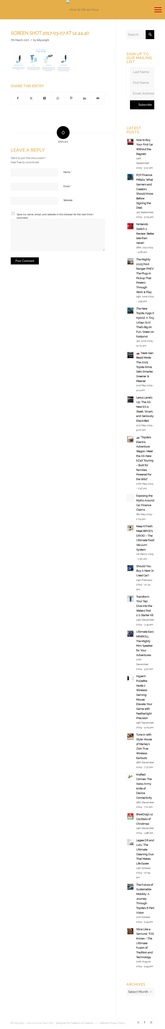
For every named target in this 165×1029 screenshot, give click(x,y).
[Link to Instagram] (151, 1022)
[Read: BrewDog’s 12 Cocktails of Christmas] (130, 816)
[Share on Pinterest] (71, 98)
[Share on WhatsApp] (57, 98)
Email (67, 186)
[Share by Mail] (97, 98)
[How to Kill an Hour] (82, 9)
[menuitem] (156, 9)
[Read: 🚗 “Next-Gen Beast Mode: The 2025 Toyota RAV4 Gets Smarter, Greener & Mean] (130, 355)
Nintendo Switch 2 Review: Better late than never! (145, 233)
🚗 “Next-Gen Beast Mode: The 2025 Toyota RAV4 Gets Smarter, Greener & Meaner (144, 367)
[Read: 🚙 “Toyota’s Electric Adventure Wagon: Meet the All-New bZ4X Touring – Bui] (130, 439)
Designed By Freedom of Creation (74, 1023)
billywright (43, 40)
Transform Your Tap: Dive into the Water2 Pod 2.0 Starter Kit (144, 606)
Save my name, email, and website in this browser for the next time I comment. (55, 216)
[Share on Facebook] (17, 98)
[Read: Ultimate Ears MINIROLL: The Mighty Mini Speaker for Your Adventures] (130, 634)
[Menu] (156, 9)
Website (67, 200)
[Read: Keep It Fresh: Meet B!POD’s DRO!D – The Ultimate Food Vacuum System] (130, 528)
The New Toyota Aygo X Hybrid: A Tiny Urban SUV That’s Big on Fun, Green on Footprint (145, 322)
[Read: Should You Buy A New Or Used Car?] (130, 568)
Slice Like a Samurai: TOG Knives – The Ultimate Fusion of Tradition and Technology (145, 943)
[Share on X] (31, 98)
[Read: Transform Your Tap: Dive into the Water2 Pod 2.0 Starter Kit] (130, 599)
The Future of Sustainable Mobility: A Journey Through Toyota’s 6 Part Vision (145, 898)
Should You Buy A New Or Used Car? (145, 571)
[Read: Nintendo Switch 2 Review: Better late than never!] (130, 226)
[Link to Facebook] (144, 1022)
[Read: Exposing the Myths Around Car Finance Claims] (130, 498)
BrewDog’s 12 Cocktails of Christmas (144, 819)
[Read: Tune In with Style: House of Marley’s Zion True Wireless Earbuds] (130, 736)
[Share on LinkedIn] (84, 98)
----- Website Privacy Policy (109, 1023)
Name (67, 172)
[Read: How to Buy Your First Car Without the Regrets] (130, 142)
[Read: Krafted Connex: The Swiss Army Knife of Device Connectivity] (130, 776)
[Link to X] (138, 1022)
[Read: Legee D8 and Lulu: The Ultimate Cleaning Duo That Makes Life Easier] (130, 842)
